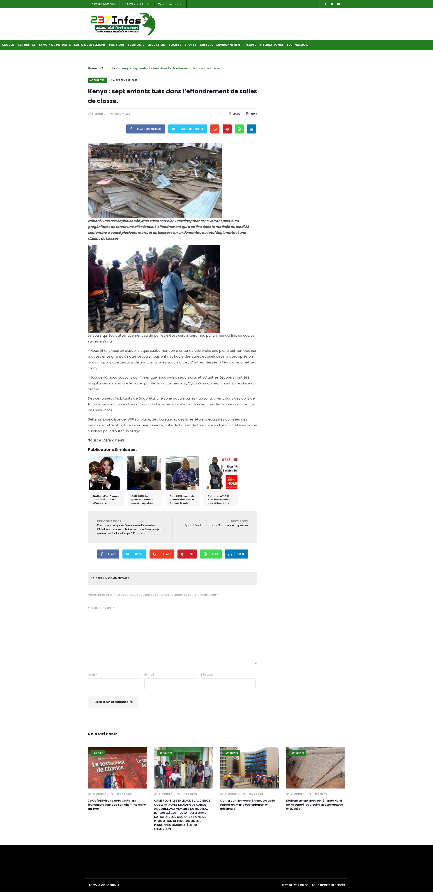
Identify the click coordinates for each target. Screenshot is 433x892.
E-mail (150, 674)
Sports (190, 45)
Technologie (297, 45)
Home (92, 68)
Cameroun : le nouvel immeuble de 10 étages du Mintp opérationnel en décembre (247, 804)
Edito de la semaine (90, 45)
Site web (207, 674)
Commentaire (101, 608)
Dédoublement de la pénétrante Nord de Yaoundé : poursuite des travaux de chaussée (314, 804)
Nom (92, 674)
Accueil (8, 45)
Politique (116, 45)
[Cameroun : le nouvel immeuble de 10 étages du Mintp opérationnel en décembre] (249, 768)
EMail (236, 113)
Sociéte (175, 45)
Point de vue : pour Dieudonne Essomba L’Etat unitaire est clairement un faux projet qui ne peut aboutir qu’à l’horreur (129, 527)
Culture (206, 45)
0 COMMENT (99, 114)
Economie (136, 45)
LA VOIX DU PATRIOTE (138, 4)
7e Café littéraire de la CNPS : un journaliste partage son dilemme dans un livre (117, 804)
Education (156, 45)
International (271, 45)
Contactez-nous (169, 4)
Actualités (27, 45)
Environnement (229, 45)
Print (253, 113)
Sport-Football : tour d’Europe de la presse (216, 523)
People (250, 45)
